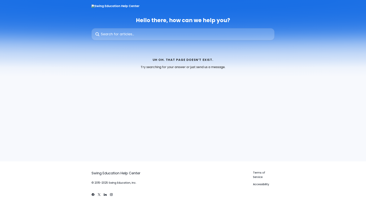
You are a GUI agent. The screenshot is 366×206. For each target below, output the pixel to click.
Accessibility (261, 184)
